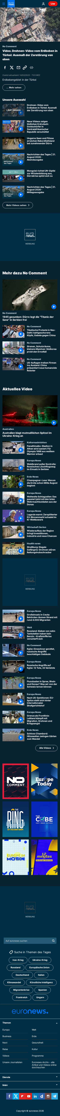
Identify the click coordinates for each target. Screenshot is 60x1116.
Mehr (5, 1085)
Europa (6, 1029)
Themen (6, 1022)
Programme (38, 1055)
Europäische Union (39, 967)
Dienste (6, 1077)
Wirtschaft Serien (36, 527)
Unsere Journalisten (12, 1062)
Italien (41, 975)
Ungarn (40, 997)
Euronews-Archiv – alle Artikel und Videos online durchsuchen (44, 1065)
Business (6, 1036)
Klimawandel (14, 982)
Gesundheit (37, 1042)
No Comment (9, 313)
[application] (30, 24)
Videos (5, 1055)
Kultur (35, 1049)
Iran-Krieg (18, 960)
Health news (33, 543)
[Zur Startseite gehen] (11, 3)
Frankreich (21, 997)
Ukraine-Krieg (39, 960)
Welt (29, 627)
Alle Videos (45, 748)
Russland (15, 967)
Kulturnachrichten (37, 442)
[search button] (53, 941)
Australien (8, 429)
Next (4, 1042)
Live (53, 3)
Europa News (34, 460)
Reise (5, 1049)
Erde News (32, 476)
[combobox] (30, 941)
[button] (17, 205)
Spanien (42, 990)
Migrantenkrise (21, 990)
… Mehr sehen (13, 87)
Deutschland (22, 975)
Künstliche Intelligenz (41, 982)
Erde (34, 1036)
